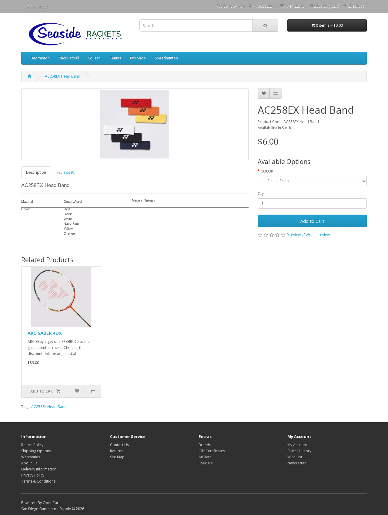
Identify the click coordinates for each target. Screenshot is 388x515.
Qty (261, 193)
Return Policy (32, 444)
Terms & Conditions (38, 481)
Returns (116, 450)
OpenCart (51, 502)
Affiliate (205, 457)
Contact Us (119, 444)
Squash (94, 58)
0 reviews (294, 234)
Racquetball (69, 58)
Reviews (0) (65, 172)
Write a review (318, 234)
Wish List (294, 457)
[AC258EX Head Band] (135, 124)
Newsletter (296, 463)
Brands (205, 444)
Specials (205, 463)
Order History (299, 450)
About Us (29, 463)
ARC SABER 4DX (45, 333)
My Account (297, 444)
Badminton (40, 58)
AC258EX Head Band (62, 76)
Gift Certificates (212, 450)
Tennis (115, 58)
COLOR (267, 171)
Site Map (117, 457)
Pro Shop (138, 58)
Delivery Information (38, 469)
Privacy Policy (32, 475)
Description (36, 172)
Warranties (30, 457)
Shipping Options (36, 450)
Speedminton (166, 58)
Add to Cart (312, 221)
